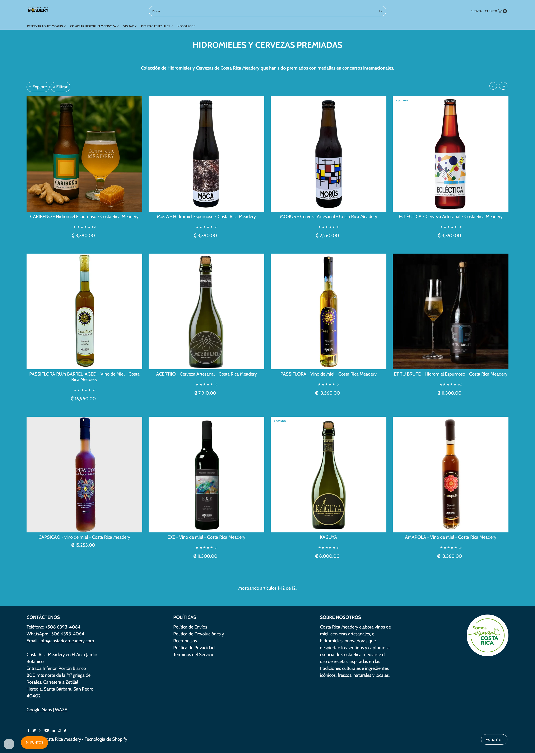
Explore (39, 87)
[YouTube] (47, 730)
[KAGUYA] (328, 474)
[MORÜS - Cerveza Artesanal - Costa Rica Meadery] (328, 154)
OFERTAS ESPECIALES (155, 26)
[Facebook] (28, 730)
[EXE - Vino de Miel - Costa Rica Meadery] (206, 474)
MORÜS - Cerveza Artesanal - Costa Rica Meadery (328, 216)
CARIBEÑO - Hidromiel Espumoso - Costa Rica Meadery (84, 216)
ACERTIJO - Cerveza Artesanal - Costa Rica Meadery (206, 374)
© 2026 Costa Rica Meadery (54, 739)
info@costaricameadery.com (66, 641)
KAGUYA (328, 537)
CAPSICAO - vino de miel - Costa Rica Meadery (84, 537)
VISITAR (128, 26)
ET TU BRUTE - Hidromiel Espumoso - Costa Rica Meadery (450, 374)
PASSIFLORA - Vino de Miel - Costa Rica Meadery (328, 374)
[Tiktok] (65, 730)
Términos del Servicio (193, 654)
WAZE (61, 709)
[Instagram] (59, 730)
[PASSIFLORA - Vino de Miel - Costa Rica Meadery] (328, 311)
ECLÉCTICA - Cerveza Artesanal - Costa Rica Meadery (451, 216)
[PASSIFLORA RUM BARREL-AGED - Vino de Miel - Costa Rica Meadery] (84, 311)
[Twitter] (34, 730)
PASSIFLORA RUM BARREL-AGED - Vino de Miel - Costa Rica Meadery (84, 376)
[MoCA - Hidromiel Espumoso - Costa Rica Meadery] (206, 154)
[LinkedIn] (53, 730)
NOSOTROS (185, 26)
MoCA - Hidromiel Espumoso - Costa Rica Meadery (206, 216)
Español (494, 739)
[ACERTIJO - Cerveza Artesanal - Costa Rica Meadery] (206, 311)
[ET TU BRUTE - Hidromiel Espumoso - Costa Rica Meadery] (450, 311)
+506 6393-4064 (62, 627)
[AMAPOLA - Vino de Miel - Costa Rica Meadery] (450, 474)
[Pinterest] (40, 730)
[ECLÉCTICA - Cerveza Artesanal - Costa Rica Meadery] (450, 154)
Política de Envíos (190, 627)
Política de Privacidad (194, 647)
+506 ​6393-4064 (66, 634)
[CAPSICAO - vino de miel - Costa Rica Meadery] (84, 474)
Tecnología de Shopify (106, 739)
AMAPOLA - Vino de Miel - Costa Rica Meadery (450, 537)
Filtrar (62, 87)
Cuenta (476, 11)
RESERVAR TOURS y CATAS (45, 26)
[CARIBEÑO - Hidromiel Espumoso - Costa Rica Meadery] (84, 154)
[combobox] (267, 11)
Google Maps (39, 709)
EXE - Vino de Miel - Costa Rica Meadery (206, 537)
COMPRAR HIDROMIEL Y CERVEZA (93, 26)
